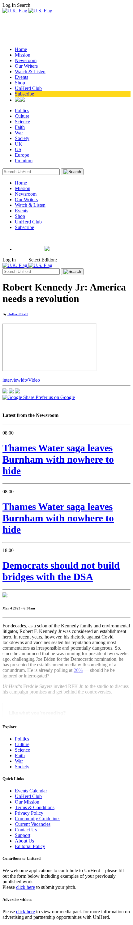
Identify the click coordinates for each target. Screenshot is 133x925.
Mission (22, 54)
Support (22, 835)
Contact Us (26, 829)
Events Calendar (31, 790)
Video (34, 380)
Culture (22, 116)
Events (21, 77)
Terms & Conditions (34, 807)
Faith (20, 127)
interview (11, 380)
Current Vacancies (32, 824)
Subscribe (24, 93)
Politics (22, 110)
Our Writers (26, 66)
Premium (23, 160)
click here (25, 887)
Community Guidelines (37, 818)
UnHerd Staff (17, 314)
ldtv (24, 380)
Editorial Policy (30, 846)
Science (22, 121)
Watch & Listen (30, 71)
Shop (20, 82)
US (18, 149)
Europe (22, 155)
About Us (24, 840)
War (19, 132)
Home (21, 49)
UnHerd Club (28, 88)
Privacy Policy (29, 813)
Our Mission (27, 801)
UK (18, 143)
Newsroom (25, 60)
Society (22, 138)
